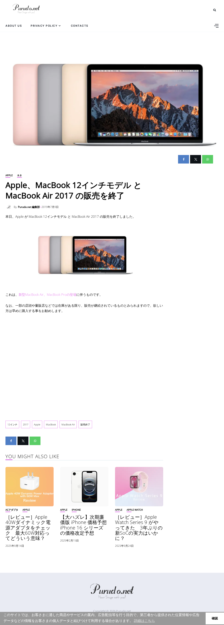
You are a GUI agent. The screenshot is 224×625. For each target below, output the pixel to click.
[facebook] (183, 159)
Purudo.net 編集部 (29, 207)
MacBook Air (68, 424)
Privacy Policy (44, 25)
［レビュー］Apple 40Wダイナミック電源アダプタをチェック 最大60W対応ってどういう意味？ (28, 527)
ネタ (19, 175)
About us (13, 25)
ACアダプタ (11, 509)
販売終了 (85, 424)
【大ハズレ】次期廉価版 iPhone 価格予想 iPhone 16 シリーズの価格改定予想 (86, 525)
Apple (9, 175)
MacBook (51, 424)
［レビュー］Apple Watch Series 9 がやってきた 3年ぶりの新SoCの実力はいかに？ (139, 527)
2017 (25, 424)
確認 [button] (215, 618)
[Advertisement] (84, 366)
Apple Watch (135, 509)
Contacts (79, 25)
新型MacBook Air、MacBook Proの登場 (47, 294)
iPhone (76, 509)
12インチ (12, 424)
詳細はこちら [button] (144, 621)
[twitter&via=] (195, 159)
